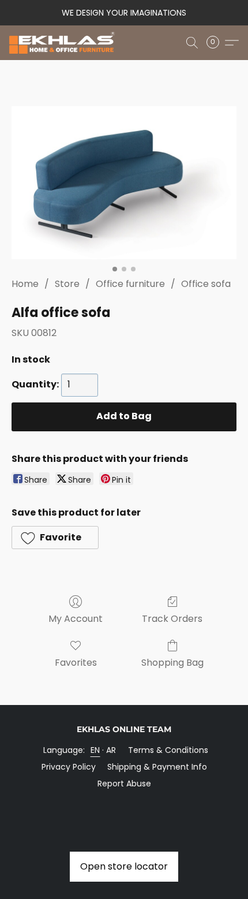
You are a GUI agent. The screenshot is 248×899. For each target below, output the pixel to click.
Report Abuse (124, 783)
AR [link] (111, 750)
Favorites (76, 662)
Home (25, 283)
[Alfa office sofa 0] (124, 182)
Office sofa (206, 283)
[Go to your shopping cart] (216, 43)
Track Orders (172, 618)
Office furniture (130, 283)
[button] (65, 42)
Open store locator (124, 866)
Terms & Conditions (168, 750)
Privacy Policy (69, 767)
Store (67, 283)
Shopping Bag (172, 662)
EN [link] (95, 750)
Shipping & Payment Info (157, 767)
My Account (75, 618)
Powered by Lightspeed (124, 803)
